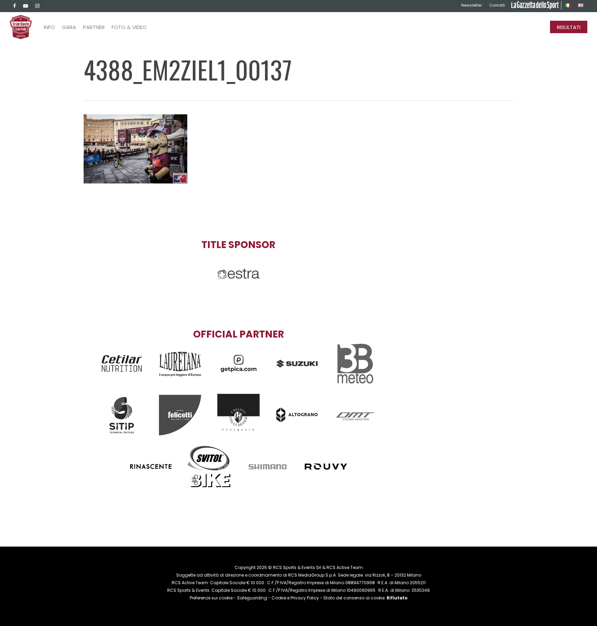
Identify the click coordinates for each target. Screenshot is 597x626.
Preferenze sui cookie (211, 598)
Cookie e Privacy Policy (295, 598)
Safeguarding (252, 598)
